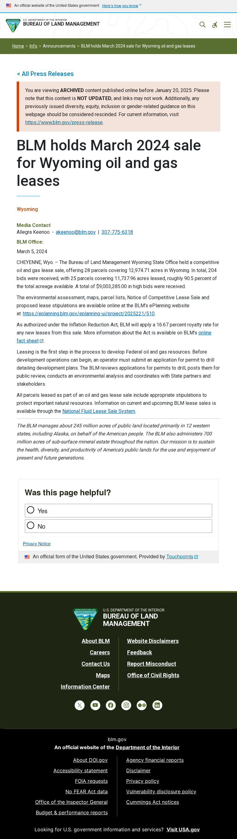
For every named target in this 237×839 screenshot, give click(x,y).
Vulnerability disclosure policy (161, 791)
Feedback (139, 652)
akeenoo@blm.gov (76, 232)
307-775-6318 (117, 232)
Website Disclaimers (153, 641)
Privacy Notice (37, 543)
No (41, 526)
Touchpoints (179, 556)
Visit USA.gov (183, 829)
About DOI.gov (90, 760)
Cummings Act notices (152, 802)
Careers (100, 652)
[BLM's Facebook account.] (111, 705)
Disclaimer (138, 770)
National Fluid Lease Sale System (98, 411)
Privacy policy (142, 781)
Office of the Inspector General (71, 802)
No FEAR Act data (86, 791)
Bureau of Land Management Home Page (54, 25)
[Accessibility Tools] (215, 25)
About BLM (96, 641)
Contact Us (95, 664)
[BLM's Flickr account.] (142, 705)
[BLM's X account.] (80, 705)
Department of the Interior (148, 747)
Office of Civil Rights (153, 675)
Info (33, 46)
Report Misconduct (151, 664)
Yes (43, 510)
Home (18, 46)
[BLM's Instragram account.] (126, 705)
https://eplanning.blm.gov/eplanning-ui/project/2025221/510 (89, 314)
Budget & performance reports (72, 812)
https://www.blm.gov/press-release (64, 122)
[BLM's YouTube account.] (95, 705)
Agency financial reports (155, 760)
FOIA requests (91, 781)
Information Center (85, 686)
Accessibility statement (80, 770)
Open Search (202, 25)
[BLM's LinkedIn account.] (157, 705)
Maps (103, 675)
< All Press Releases (45, 74)
